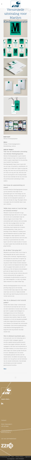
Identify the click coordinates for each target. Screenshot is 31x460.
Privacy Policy (19, 457)
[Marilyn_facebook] (15, 126)
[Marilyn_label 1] (15, 106)
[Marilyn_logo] (15, 29)
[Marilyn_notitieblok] (15, 87)
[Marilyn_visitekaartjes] (15, 48)
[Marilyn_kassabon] (15, 68)
